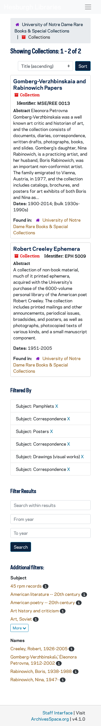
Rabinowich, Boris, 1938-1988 (41, 671)
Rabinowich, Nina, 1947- (35, 679)
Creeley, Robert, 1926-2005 (39, 648)
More (18, 627)
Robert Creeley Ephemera (46, 248)
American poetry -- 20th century (43, 602)
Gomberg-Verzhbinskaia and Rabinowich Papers (49, 84)
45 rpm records (26, 586)
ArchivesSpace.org (50, 719)
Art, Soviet (21, 619)
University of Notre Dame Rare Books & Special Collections (47, 226)
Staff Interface (57, 712)
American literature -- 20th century (45, 594)
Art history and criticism (35, 610)
